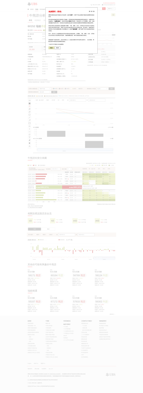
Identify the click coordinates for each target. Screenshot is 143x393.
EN (94, 11)
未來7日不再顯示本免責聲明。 (57, 44)
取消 (57, 47)
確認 (51, 47)
